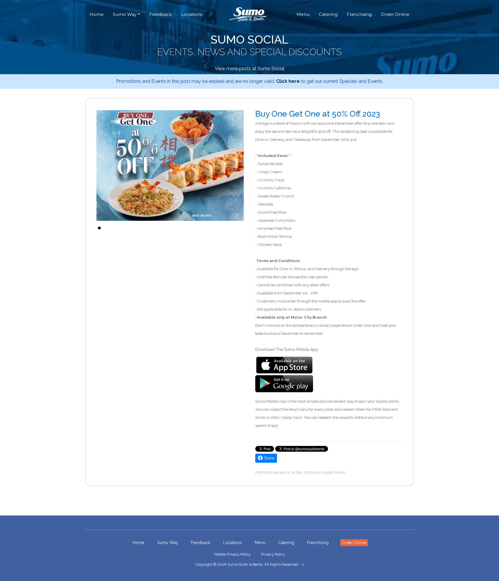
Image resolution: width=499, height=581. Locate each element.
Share (268, 458)
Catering (328, 14)
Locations (191, 14)
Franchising (359, 14)
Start (236, 227)
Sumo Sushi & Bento (245, 564)
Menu (303, 14)
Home (97, 14)
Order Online (395, 14)
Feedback (160, 14)
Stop (241, 227)
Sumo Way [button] (125, 14)
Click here (288, 81)
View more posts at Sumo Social (249, 68)
